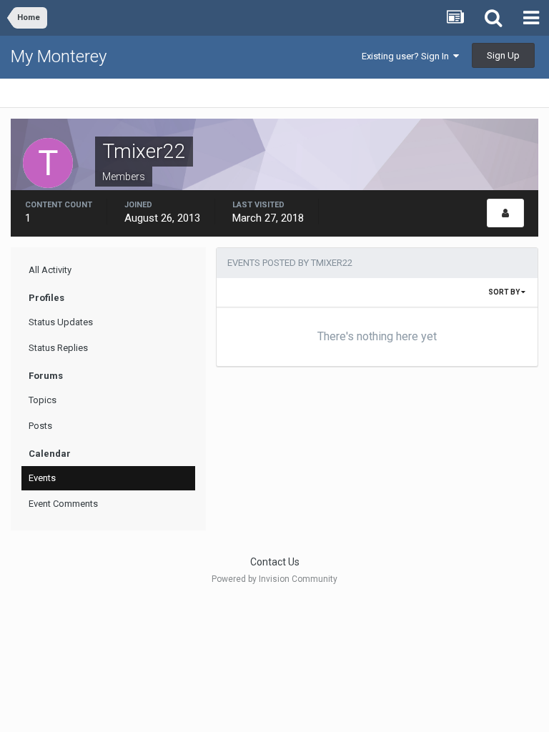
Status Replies (58, 347)
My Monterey (59, 56)
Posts (40, 425)
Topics (42, 400)
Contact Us (275, 562)
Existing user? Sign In (407, 56)
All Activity (50, 269)
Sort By (504, 292)
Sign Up (503, 55)
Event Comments (63, 503)
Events (42, 478)
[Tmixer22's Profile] (505, 213)
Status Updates (61, 322)
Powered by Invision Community (274, 579)
